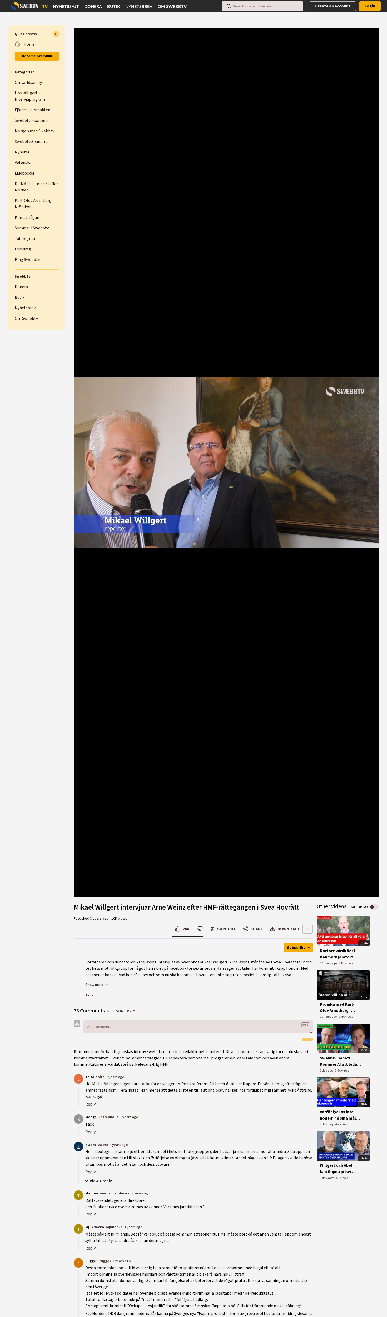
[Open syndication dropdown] (108, 1011)
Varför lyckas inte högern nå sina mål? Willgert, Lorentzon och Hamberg (339, 1115)
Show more (94, 984)
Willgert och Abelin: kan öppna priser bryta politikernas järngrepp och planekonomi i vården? (338, 1168)
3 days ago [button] (327, 1124)
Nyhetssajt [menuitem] (66, 6)
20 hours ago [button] (328, 1017)
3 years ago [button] (99, 918)
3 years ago (115, 1077)
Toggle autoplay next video (374, 907)
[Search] (228, 6)
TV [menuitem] (45, 6)
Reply (90, 1104)
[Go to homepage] (23, 6)
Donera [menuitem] (93, 6)
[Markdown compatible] (305, 1025)
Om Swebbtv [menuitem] (172, 6)
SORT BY (124, 1011)
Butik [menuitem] (113, 6)
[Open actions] (307, 929)
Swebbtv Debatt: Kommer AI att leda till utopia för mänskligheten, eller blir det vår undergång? (340, 1061)
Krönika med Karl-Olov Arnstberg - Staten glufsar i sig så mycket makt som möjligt (340, 1007)
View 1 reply (101, 1181)
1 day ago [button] (326, 1070)
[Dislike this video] (200, 929)
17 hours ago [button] (328, 963)
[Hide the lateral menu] (56, 34)
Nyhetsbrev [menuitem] (138, 6)
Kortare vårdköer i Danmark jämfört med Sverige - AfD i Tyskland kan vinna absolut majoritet (338, 954)
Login (370, 6)
